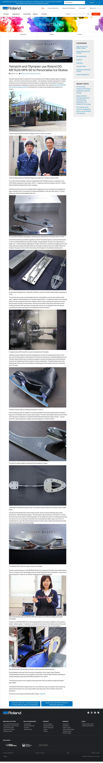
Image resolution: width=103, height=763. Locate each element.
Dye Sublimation (81, 56)
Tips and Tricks (81, 66)
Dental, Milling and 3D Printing (33, 73)
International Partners (88, 726)
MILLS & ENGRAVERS (30, 721)
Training (45, 731)
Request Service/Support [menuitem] (68, 8)
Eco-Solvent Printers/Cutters (11, 724)
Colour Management (82, 74)
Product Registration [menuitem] (53, 8)
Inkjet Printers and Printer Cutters (82, 47)
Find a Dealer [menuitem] (82, 8)
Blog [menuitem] (43, 8)
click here (42, 694)
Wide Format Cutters (9, 729)
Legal (68, 753)
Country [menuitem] (94, 8)
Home (3, 18)
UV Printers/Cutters (8, 727)
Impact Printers (28, 729)
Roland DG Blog (8, 18)
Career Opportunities (68, 729)
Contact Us (66, 724)
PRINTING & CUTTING (9, 721)
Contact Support (47, 724)
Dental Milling (27, 724)
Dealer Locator (67, 727)
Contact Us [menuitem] (96, 14)
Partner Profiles (67, 733)
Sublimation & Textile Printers (11, 726)
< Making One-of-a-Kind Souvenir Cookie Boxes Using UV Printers (24, 704)
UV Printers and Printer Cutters (83, 70)
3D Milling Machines (29, 726)
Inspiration (22, 73)
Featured (79, 60)
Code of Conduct (39, 753)
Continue (91, 2)
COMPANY (65, 721)
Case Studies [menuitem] (27, 14)
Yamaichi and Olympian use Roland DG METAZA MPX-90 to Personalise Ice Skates (30, 18)
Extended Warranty (48, 726)
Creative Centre (67, 731)
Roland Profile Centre (87, 724)
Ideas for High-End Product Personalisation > (56, 704)
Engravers (26, 727)
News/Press (66, 726)
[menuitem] (7, 14)
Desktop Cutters (7, 731)
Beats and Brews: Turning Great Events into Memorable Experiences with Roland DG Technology (83, 100)
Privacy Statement (8, 753)
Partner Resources (48, 727)
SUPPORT (46, 721)
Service (45, 729)
